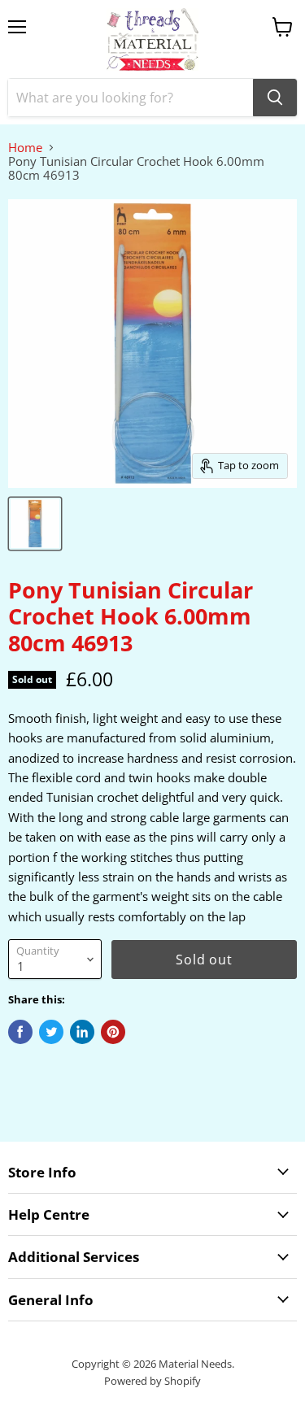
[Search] (275, 97)
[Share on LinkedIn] (82, 1032)
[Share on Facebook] (20, 1032)
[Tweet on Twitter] (51, 1032)
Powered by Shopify (152, 1380)
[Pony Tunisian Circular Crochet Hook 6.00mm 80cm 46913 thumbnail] (35, 524)
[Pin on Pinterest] (113, 1032)
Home (25, 147)
